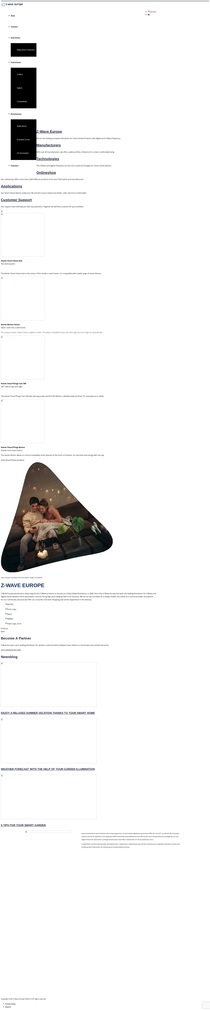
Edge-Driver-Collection (26, 50)
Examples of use (23, 140)
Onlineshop (46, 173)
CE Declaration (23, 153)
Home (13, 15)
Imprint (8, 1007)
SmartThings (15, 38)
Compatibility (22, 101)
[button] (12, 460)
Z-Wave (20, 74)
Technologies (16, 62)
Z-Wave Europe (49, 131)
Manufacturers (16, 114)
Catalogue (14, 165)
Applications (21, 126)
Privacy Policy (10, 1004)
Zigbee (19, 88)
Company (14, 27)
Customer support (16, 200)
